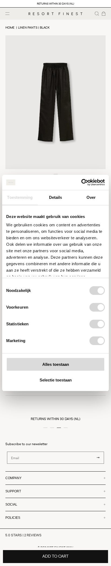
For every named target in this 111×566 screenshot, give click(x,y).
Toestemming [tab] (20, 197)
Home (10, 27)
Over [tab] (91, 197)
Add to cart (55, 556)
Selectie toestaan (56, 380)
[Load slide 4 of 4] (65, 427)
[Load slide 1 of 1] (55, 174)
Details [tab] (55, 197)
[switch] (97, 307)
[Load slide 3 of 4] (59, 427)
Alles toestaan (55, 364)
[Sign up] (98, 457)
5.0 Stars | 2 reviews (23, 535)
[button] (97, 14)
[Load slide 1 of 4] (45, 427)
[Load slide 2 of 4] (52, 427)
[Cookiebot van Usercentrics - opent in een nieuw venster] (81, 182)
